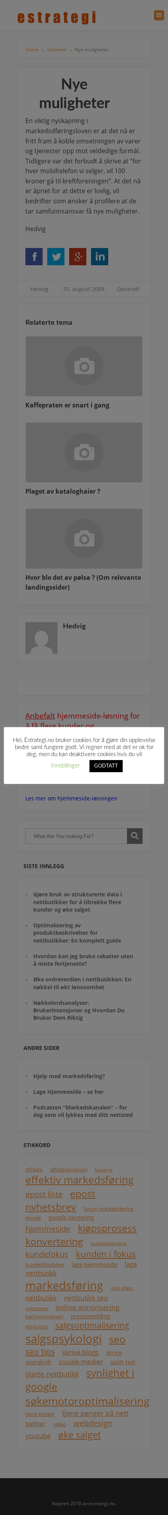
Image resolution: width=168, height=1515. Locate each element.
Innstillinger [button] (65, 766)
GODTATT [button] (106, 766)
